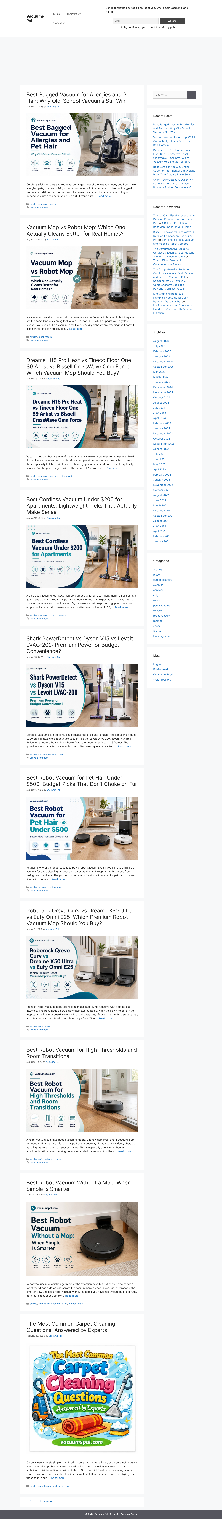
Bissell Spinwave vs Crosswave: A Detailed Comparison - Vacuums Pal (174, 236)
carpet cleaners (46, 1486)
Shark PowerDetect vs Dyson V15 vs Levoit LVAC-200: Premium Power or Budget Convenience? (79, 644)
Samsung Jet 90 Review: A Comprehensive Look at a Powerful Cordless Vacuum (169, 284)
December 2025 (163, 361)
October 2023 (161, 438)
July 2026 (159, 346)
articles (33, 204)
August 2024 (161, 402)
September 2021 (163, 515)
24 (40, 1501)
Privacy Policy (73, 13)
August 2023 (161, 448)
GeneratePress (129, 1514)
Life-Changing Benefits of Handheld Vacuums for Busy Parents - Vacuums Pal (170, 297)
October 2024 (161, 397)
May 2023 (159, 464)
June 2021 (159, 525)
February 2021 (162, 536)
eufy (40, 1026)
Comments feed (163, 674)
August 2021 (161, 520)
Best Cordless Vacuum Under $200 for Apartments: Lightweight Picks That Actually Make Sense (81, 505)
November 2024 (163, 392)
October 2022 (161, 490)
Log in (157, 664)
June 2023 (159, 459)
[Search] (191, 95)
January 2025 (161, 382)
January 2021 (161, 541)
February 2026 (162, 351)
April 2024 (159, 418)
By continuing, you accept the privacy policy (150, 27)
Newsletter (59, 22)
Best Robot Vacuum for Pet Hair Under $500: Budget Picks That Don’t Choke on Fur (81, 780)
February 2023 (162, 474)
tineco (157, 631)
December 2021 (162, 510)
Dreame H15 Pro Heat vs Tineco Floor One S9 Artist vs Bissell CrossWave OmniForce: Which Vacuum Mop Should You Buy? (78, 366)
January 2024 (161, 428)
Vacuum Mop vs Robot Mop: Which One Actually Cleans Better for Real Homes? (75, 230)
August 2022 (161, 495)
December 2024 (163, 387)
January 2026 (161, 356)
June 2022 (159, 500)
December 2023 (163, 433)
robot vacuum (45, 337)
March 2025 (160, 377)
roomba (57, 1159)
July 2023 (159, 454)
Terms (56, 13)
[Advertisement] (111, 59)
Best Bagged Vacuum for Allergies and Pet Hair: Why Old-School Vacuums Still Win (78, 97)
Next (47, 1501)
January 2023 (161, 479)
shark (60, 754)
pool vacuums (161, 605)
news (67, 1486)
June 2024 (159, 412)
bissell (157, 574)
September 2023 (163, 443)
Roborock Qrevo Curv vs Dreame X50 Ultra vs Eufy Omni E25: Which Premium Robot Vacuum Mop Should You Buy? (79, 916)
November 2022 (163, 484)
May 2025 (159, 371)
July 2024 (159, 407)
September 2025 (163, 366)
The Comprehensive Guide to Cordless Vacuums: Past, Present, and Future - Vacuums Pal (174, 252)
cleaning (42, 204)
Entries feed (160, 669)
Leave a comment (39, 207)
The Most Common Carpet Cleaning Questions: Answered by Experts (70, 1326)
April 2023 (159, 469)
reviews (52, 204)
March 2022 (160, 505)
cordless (52, 615)
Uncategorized (64, 476)
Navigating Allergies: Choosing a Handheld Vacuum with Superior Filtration (173, 309)
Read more (104, 195)
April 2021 (159, 531)
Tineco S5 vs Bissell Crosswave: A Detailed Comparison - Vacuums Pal (174, 219)
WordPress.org (162, 679)
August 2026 (161, 341)
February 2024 (162, 423)
